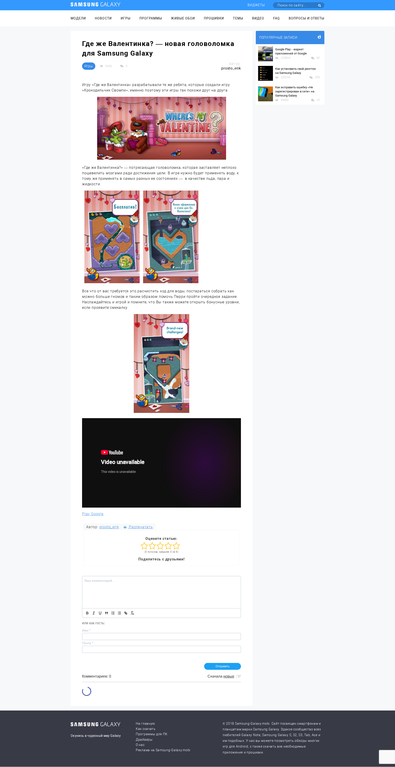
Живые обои (183, 18)
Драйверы (144, 739)
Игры (126, 18)
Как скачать (146, 728)
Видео (258, 18)
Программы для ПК (152, 734)
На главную (145, 723)
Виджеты (256, 5)
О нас (140, 744)
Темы (238, 18)
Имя (86, 630)
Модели (78, 18)
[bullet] (119, 613)
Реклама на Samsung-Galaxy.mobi (163, 750)
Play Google (93, 514)
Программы (150, 18)
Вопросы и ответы (306, 18)
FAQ (276, 18)
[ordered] (113, 613)
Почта (87, 643)
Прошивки (214, 18)
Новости (103, 18)
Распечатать (140, 527)
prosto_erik (109, 527)
